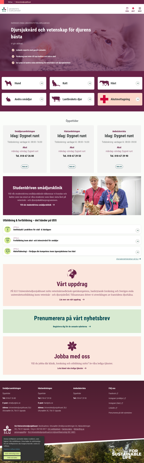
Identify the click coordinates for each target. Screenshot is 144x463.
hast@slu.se (48, 403)
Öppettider (6, 393)
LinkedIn (112, 408)
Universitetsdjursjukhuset (23, 2)
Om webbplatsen (54, 429)
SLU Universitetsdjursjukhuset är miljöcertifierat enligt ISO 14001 (51, 432)
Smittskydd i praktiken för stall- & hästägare (32, 229)
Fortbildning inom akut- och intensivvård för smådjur (35, 240)
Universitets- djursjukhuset (15, 10)
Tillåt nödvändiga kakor (12, 453)
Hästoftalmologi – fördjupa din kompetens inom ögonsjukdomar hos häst (44, 251)
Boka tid (24, 166)
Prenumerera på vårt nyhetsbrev (120, 413)
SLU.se (10, 2)
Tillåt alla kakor (12, 457)
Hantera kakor (67, 429)
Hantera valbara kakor (12, 449)
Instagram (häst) (115, 403)
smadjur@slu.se (14, 403)
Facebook (112, 393)
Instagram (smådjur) (116, 398)
